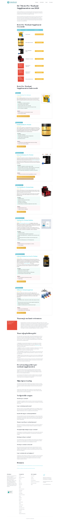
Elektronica (20, 483)
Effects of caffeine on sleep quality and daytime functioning (26, 468)
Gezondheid (20, 490)
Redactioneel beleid (33, 483)
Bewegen (36, 2)
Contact (32, 477)
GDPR (32, 484)
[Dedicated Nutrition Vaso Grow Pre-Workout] (46, 266)
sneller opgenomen (27, 263)
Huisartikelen (42, 2)
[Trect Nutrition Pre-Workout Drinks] (46, 196)
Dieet (19, 480)
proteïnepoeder (21, 223)
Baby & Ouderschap (21, 477)
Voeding (20, 512)
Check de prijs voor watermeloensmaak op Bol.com (25, 178)
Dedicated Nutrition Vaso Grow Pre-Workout (27, 256)
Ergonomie (20, 484)
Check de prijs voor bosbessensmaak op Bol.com (25, 176)
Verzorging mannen (21, 507)
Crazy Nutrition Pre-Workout (24, 95)
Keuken (20, 496)
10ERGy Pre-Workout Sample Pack (25, 289)
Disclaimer (8, 486)
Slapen (46, 2)
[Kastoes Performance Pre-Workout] (46, 164)
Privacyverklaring (33, 480)
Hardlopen (20, 491)
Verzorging (50, 2)
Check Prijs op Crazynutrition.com (23, 116)
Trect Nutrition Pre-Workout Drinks (25, 187)
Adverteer (32, 478)
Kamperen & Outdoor (22, 494)
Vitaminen (20, 510)
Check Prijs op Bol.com (21, 146)
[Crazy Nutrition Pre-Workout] (46, 103)
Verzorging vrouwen (21, 509)
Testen (20, 503)
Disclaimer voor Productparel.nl (35, 481)
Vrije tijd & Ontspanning (22, 513)
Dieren (20, 481)
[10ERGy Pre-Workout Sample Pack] (46, 298)
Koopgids (20, 497)
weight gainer (27, 223)
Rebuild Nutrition (37, 345)
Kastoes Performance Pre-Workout (25, 155)
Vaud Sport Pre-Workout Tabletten (25, 220)
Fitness (20, 487)
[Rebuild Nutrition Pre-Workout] (46, 136)
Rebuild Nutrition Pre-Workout (24, 124)
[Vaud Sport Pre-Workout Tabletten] (46, 228)
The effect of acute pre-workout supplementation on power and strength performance (30, 465)
